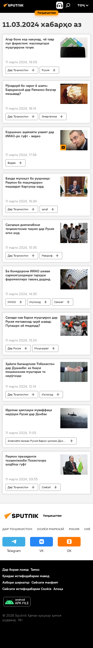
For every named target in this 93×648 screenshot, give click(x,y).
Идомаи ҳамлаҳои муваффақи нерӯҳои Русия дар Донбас (28, 412)
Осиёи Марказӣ (50, 529)
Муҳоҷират (41, 348)
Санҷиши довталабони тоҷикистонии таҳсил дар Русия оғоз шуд (29, 229)
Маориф (47, 255)
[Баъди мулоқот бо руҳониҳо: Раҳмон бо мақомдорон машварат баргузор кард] (74, 186)
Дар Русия (14, 348)
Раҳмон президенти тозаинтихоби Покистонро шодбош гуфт (25, 460)
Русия (45, 70)
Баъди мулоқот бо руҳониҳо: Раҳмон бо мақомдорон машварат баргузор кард (27, 182)
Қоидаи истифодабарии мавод (25, 576)
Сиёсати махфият (44, 582)
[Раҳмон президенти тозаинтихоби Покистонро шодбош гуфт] (74, 464)
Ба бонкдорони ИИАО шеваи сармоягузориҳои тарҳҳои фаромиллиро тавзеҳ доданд (27, 275)
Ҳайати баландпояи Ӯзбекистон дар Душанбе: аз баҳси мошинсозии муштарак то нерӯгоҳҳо (29, 370)
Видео (12, 163)
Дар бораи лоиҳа (15, 569)
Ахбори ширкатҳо (16, 582)
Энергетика (49, 116)
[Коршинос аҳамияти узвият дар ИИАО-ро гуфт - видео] (74, 140)
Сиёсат (46, 487)
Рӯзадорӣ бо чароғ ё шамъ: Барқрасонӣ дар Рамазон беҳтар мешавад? (30, 90)
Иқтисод (35, 302)
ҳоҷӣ (45, 209)
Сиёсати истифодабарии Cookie (27, 589)
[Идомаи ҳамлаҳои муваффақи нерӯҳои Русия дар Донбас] (74, 418)
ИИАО (12, 302)
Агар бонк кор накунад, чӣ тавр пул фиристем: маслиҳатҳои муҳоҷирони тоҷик (29, 43)
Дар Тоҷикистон (18, 70)
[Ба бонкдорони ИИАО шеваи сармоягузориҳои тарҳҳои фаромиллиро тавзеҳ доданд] (74, 279)
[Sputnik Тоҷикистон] (14, 7)
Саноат (58, 302)
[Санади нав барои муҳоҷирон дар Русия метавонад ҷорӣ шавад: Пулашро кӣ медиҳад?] (74, 326)
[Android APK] (17, 602)
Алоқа (58, 589)
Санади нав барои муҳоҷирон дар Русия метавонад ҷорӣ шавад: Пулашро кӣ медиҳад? (31, 322)
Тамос (35, 569)
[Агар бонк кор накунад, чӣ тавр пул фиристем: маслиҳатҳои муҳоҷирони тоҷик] (74, 47)
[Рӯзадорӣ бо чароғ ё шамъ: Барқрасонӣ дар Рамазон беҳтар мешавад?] (74, 94)
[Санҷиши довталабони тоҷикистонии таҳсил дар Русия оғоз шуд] (74, 233)
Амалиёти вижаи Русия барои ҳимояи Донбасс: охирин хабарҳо (42, 441)
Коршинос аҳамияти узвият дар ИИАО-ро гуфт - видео (29, 134)
